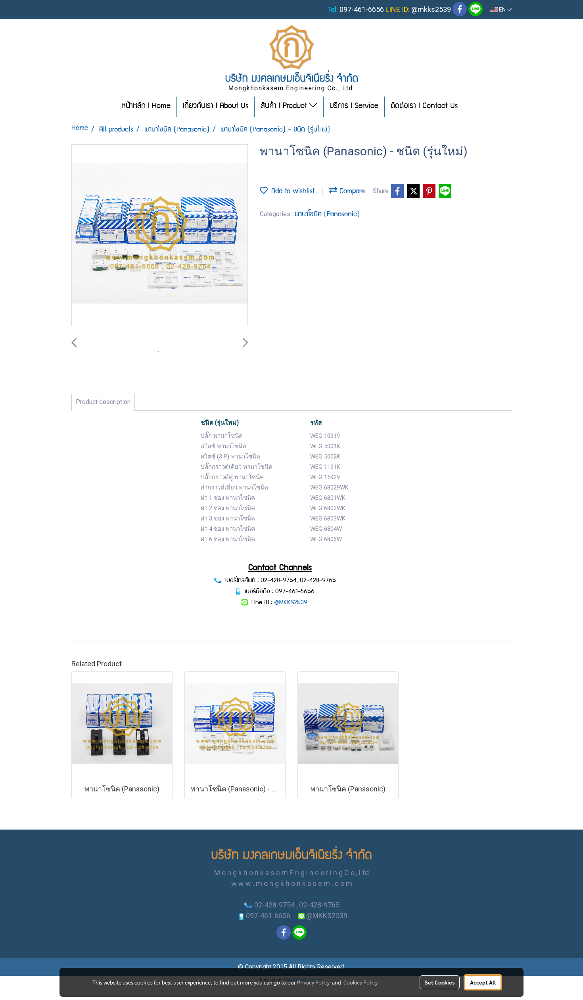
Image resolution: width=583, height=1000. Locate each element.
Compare (351, 192)
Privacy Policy (313, 982)
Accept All (483, 982)
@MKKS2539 (290, 603)
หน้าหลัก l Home (146, 106)
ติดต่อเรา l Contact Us (424, 106)
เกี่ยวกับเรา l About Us (215, 106)
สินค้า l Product (285, 106)
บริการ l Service (354, 106)
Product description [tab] (103, 402)
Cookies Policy (360, 982)
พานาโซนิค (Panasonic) (327, 215)
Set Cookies (440, 982)
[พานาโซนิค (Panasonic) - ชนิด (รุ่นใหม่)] (159, 236)
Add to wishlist (291, 192)
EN (502, 9)
